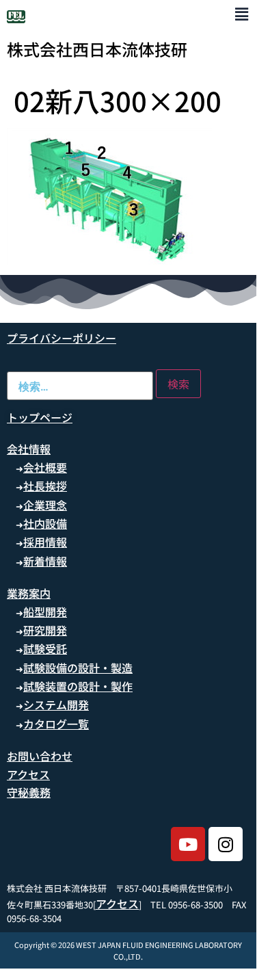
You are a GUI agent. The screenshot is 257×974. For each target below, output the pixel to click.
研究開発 (45, 630)
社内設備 (45, 523)
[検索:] (80, 385)
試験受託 (45, 648)
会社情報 (29, 448)
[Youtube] (188, 844)
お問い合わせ (39, 756)
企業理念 (45, 505)
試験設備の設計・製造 (78, 667)
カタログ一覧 (56, 723)
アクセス (28, 774)
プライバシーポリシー (61, 338)
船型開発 (45, 611)
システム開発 (56, 704)
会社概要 (45, 467)
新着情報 (45, 561)
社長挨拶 (45, 485)
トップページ (39, 417)
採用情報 (45, 542)
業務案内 (29, 593)
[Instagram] (225, 844)
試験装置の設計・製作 (78, 686)
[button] (241, 13)
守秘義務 (29, 792)
